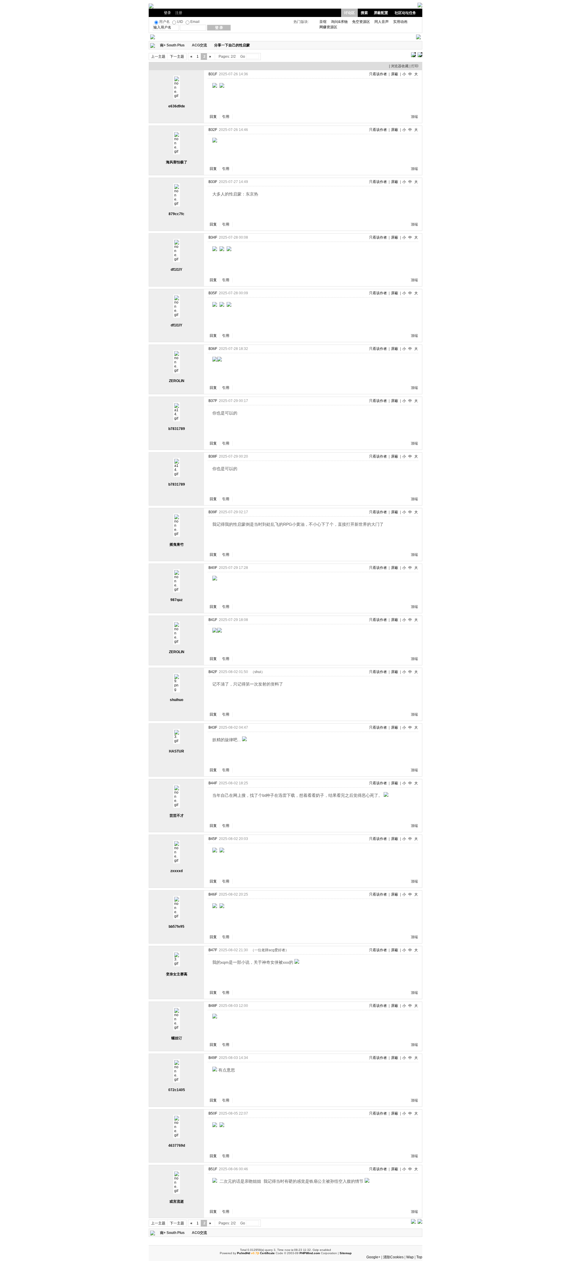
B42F (212, 672)
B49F (212, 1058)
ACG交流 (199, 45)
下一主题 (177, 56)
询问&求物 (339, 22)
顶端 (414, 117)
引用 (225, 117)
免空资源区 (361, 22)
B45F (212, 839)
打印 (414, 66)
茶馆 (323, 22)
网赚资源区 (328, 27)
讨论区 (349, 13)
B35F (212, 293)
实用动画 (400, 22)
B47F (212, 950)
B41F (212, 620)
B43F (212, 727)
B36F (212, 349)
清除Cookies (393, 1257)
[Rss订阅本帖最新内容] (253, 45)
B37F (212, 401)
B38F (212, 456)
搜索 (364, 13)
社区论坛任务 (405, 13)
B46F (212, 894)
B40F (212, 568)
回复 (213, 117)
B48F (212, 1006)
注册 (178, 13)
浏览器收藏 (400, 66)
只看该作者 (378, 74)
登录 (167, 13)
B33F (212, 182)
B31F (212, 74)
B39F (212, 512)
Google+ (373, 1257)
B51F (212, 1169)
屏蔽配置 (381, 13)
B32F (212, 130)
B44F (212, 783)
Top (419, 1257)
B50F (212, 1113)
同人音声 (381, 22)
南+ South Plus (172, 45)
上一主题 (158, 56)
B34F (212, 237)
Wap (410, 1257)
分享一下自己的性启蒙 (232, 45)
